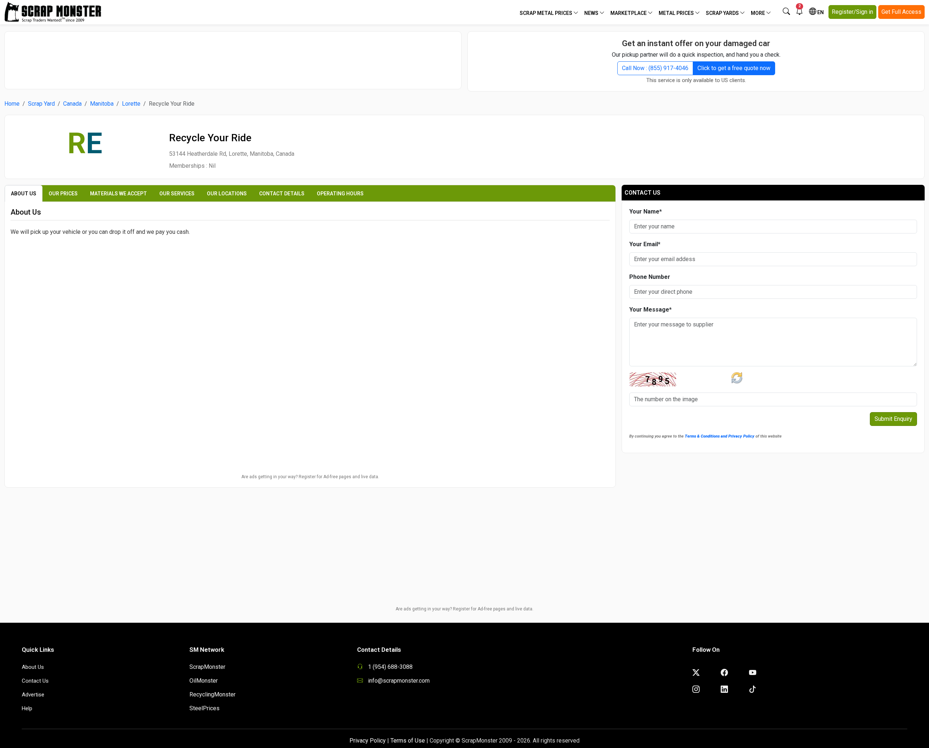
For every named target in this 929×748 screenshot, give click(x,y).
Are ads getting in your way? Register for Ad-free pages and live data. (310, 476)
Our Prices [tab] (63, 193)
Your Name (645, 211)
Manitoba (102, 103)
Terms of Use (407, 740)
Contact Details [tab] (281, 193)
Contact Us (35, 681)
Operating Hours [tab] (340, 193)
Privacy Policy (367, 740)
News (591, 13)
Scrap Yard (41, 103)
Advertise (33, 694)
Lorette (131, 103)
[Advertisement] (233, 56)
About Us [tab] (23, 193)
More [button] (758, 13)
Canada (72, 103)
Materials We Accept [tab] (118, 193)
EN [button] (820, 12)
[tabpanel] (310, 286)
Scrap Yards (723, 13)
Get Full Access (901, 11)
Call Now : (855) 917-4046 (655, 68)
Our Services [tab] (177, 193)
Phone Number (649, 276)
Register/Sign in (852, 11)
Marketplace (629, 13)
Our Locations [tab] (227, 193)
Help (27, 708)
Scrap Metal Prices (546, 13)
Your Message (650, 309)
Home (12, 103)
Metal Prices (677, 13)
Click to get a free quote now (733, 68)
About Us (33, 667)
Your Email (644, 244)
